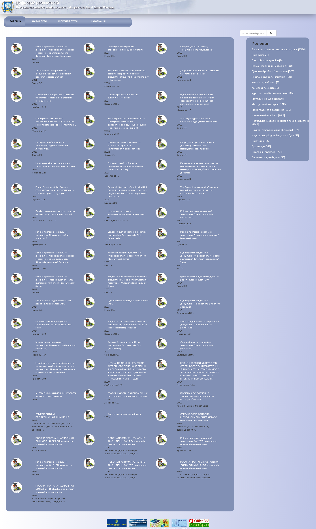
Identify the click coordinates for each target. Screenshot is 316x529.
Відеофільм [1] (261, 55)
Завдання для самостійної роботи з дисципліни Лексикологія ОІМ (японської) (127, 235)
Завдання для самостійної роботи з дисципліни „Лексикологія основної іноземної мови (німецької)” (127, 324)
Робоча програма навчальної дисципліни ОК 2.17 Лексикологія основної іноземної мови (198, 441)
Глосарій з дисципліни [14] (267, 60)
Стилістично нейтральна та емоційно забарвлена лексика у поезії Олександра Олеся (53, 74)
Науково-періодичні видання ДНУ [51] (275, 135)
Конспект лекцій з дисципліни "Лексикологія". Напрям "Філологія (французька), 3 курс (127, 256)
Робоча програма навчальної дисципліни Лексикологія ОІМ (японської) (52, 235)
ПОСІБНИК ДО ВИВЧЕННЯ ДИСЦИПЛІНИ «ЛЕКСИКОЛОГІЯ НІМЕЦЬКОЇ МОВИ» (197, 396)
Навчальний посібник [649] (268, 115)
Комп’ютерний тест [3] (265, 82)
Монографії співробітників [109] (271, 110)
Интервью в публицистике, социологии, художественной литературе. (51, 145)
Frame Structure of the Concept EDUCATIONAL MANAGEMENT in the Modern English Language (54, 190)
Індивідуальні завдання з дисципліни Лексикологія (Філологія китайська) (55, 345)
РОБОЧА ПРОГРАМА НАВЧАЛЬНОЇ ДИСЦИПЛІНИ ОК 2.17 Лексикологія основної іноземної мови (127, 465)
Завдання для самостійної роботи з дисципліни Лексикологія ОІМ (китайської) (199, 324)
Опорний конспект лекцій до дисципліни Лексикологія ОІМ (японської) (196, 345)
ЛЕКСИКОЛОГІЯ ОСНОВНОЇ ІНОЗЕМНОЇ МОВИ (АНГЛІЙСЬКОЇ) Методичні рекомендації (198, 417)
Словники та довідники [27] (268, 157)
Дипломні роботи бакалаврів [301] (273, 71)
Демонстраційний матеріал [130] (272, 66)
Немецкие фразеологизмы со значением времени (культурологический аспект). (124, 145)
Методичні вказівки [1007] (268, 99)
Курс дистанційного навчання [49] (273, 93)
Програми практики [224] (267, 152)
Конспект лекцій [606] (265, 88)
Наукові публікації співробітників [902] (275, 130)
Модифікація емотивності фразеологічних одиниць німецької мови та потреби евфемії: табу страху (55, 121)
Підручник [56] (261, 141)
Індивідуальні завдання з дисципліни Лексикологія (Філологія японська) (200, 304)
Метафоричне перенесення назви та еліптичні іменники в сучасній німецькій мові (54, 98)
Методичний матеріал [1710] (269, 104)
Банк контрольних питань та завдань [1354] (279, 49)
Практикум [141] (261, 146)
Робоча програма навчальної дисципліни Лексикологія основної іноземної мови (199, 235)
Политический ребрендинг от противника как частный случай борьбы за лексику (125, 166)
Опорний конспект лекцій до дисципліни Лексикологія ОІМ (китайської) (124, 345)
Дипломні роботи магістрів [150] (272, 77)
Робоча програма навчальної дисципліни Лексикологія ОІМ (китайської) (196, 214)
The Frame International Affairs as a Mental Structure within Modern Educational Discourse (199, 190)
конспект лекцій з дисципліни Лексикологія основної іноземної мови (53, 324)
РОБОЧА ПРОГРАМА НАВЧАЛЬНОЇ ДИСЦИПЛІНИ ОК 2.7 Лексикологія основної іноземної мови (54, 441)
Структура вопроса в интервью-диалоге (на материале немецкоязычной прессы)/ (197, 145)
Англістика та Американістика (124, 414)
